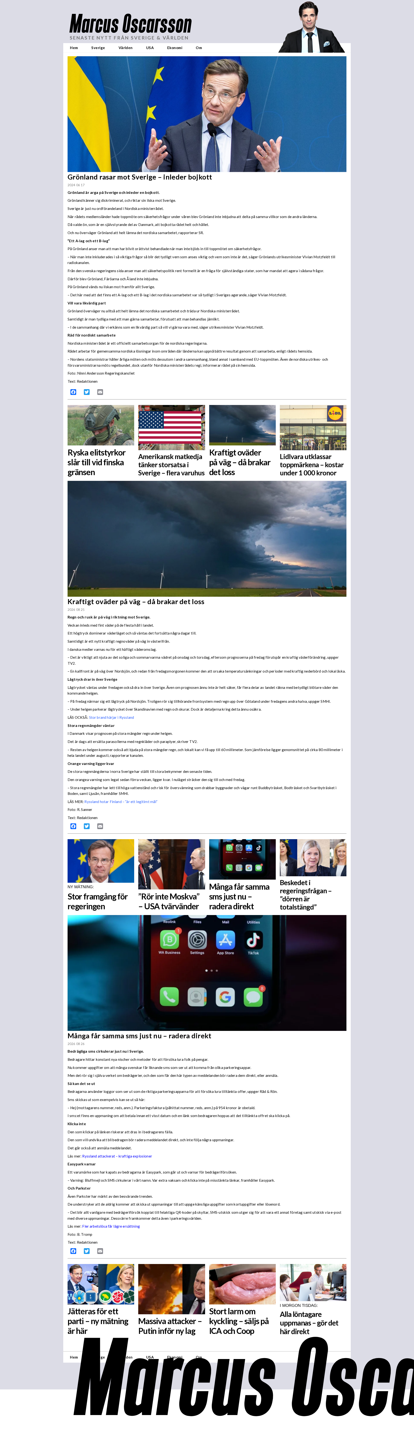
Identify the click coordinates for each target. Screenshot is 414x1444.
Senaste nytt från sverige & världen (129, 37)
